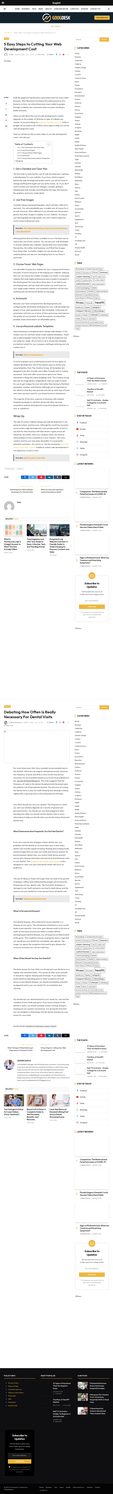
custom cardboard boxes (98, 284)
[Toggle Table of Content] (47, 144)
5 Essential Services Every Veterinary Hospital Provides (98, 1385)
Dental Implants (81, 291)
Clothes (77, 71)
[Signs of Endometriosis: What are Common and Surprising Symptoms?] (92, 544)
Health (48, 9)
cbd (93, 277)
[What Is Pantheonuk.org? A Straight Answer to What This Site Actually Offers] (14, 530)
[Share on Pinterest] (63, 54)
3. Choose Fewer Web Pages (31, 153)
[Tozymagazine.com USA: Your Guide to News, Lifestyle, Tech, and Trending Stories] (37, 530)
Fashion (84, 9)
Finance (77, 106)
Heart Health (79, 149)
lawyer (85, 315)
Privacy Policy (96, 614)
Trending (78, 234)
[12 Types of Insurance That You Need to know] (80, 380)
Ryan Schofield (85, 497)
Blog (20, 33)
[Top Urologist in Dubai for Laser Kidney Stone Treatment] (14, 1100)
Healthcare (79, 307)
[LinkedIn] (6, 115)
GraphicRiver (9, 469)
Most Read (78, 177)
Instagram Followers (83, 311)
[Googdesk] (56, 17)
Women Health (80, 248)
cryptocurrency (87, 280)
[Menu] (5, 9)
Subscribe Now (102, 17)
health (99, 302)
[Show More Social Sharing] (68, 54)
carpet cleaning (83, 276)
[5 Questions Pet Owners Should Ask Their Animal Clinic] (83, 1411)
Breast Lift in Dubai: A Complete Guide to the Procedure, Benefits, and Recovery (36, 1114)
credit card (100, 277)
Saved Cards (12, 1405)
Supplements (79, 219)
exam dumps (80, 298)
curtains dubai (99, 280)
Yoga (77, 328)
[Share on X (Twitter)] (60, 54)
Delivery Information (16, 1393)
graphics (20, 469)
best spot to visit (87, 272)
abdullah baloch (16, 722)
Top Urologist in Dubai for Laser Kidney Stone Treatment (13, 1112)
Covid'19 (78, 75)
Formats (89, 303)
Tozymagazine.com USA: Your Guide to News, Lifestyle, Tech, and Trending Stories (36, 543)
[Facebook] (6, 103)
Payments (12, 1396)
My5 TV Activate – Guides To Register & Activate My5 (97, 402)
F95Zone (89, 298)
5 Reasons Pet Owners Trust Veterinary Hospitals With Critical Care (99, 1398)
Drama (77, 85)
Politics (77, 195)
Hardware (78, 131)
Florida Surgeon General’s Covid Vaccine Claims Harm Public (94, 526)
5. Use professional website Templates (35, 158)
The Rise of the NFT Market (95, 390)
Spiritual (77, 212)
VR (76, 244)
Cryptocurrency (80, 78)
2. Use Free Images (28, 150)
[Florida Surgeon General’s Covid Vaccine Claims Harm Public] (92, 511)
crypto (78, 280)
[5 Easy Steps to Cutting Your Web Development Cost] (37, 76)
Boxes (95, 273)
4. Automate (25, 155)
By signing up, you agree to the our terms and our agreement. (93, 614)
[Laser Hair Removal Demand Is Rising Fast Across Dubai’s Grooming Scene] (60, 1100)
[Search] (109, 8)
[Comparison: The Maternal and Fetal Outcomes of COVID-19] (92, 478)
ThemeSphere (8, 1489)
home (88, 307)
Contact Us (95, 9)
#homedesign (80, 269)
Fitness (77, 110)
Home (17, 9)
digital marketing (101, 291)
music (78, 319)
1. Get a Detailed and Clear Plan (32, 147)
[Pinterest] (6, 120)
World (77, 255)
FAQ (9, 1399)
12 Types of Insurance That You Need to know (96, 379)
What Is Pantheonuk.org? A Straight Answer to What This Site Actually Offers (12, 544)
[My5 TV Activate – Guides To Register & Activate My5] (80, 402)
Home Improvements (82, 156)
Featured (78, 103)
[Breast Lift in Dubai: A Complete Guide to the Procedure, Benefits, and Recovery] (37, 1100)
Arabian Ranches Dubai (94, 269)
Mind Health (79, 170)
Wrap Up (19, 161)
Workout (78, 251)
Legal (77, 159)
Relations (78, 202)
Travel (77, 230)
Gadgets (78, 117)
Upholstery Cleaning (81, 325)
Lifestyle (74, 9)
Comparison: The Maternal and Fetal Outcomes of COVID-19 (93, 492)
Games (77, 121)
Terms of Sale (13, 1386)
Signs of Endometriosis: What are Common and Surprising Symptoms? (94, 560)
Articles (78, 272)
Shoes (77, 205)
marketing (104, 315)
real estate (91, 319)
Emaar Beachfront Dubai (91, 295)
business (104, 272)
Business (26, 9)
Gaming (77, 124)
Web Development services (97, 325)
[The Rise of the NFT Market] (80, 391)
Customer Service (15, 1389)
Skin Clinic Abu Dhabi (82, 322)
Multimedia (78, 181)
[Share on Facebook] (56, 54)
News (41, 9)
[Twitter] (6, 109)
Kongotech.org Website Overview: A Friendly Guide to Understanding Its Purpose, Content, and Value (59, 545)
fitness (80, 302)
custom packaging (82, 288)
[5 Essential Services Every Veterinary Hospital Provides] (83, 1385)
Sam (12, 54)
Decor (77, 82)
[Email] (6, 126)
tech (101, 322)
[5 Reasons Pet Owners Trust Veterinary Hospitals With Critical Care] (83, 1397)
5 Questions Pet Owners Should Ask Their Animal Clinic (98, 1411)
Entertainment (80, 96)
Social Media (79, 209)
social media (94, 322)
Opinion (77, 188)
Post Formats (79, 198)
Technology (79, 227)
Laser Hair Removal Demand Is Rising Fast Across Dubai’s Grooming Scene (59, 1113)
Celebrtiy (78, 64)
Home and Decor (61, 9)
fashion (96, 298)
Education (78, 92)
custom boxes (82, 284)
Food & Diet (79, 113)
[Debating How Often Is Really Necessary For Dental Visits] (37, 746)
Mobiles (77, 174)
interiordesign (99, 311)
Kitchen (78, 315)
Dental (93, 288)
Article (77, 53)
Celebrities (78, 60)
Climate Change (80, 68)
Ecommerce (79, 89)
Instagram (96, 307)
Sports (77, 216)
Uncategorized (80, 241)
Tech (34, 9)
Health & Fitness (80, 145)
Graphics (78, 128)
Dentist (91, 291)
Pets (76, 191)
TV (76, 237)
